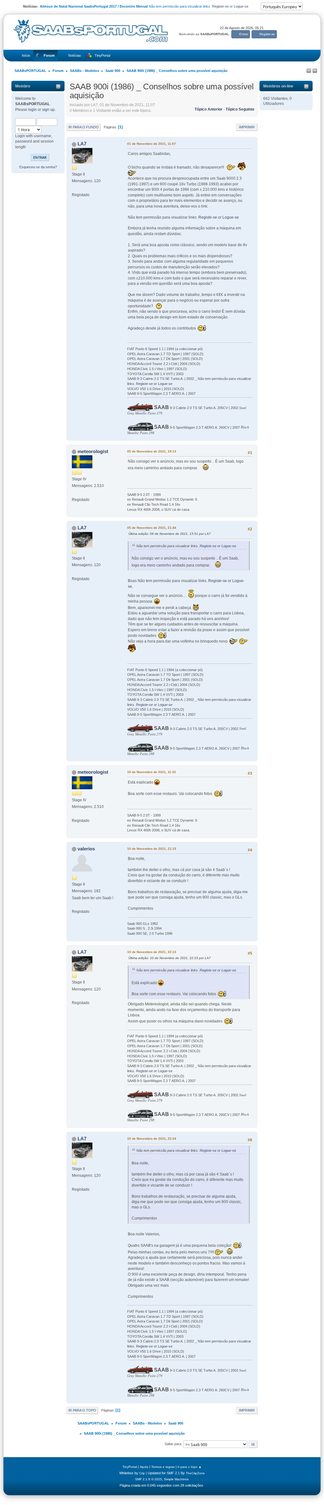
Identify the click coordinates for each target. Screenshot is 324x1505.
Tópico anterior (208, 109)
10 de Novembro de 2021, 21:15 (151, 848)
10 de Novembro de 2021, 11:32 (151, 772)
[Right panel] (314, 71)
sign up (48, 109)
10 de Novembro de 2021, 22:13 (151, 952)
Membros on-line (278, 86)
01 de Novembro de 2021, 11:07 (151, 143)
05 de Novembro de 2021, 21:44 (151, 527)
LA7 (82, 143)
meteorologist (93, 451)
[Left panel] (308, 71)
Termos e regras (163, 1467)
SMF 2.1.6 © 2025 (148, 1479)
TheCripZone (195, 1473)
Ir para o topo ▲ (190, 1467)
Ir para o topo (82, 1410)
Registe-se (220, 6)
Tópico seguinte (240, 109)
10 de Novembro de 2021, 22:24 (151, 1138)
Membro (22, 86)
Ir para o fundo (83, 127)
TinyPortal (129, 1467)
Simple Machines (176, 1479)
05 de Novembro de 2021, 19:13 (151, 451)
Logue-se (241, 6)
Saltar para (173, 1444)
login (32, 109)
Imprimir (247, 127)
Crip (142, 1473)
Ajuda (144, 1467)
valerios (86, 848)
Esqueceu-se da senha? (38, 167)
